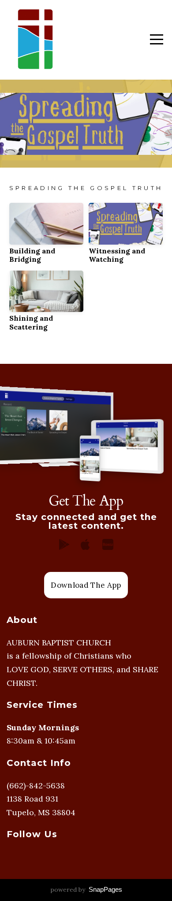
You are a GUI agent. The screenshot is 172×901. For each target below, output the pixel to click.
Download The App (86, 585)
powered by (86, 890)
